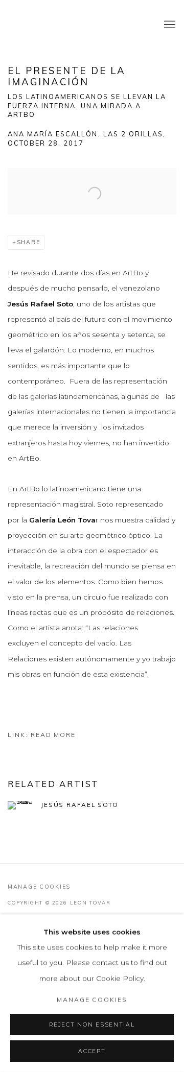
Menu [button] (168, 25)
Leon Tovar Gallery (74, 25)
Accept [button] (91, 1051)
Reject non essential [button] (91, 1024)
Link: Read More (42, 735)
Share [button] (28, 242)
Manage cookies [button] (39, 886)
